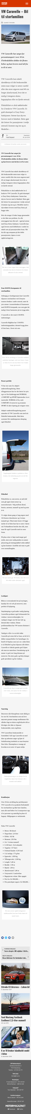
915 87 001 (21, 1101)
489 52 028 (20, 1084)
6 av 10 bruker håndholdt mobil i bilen (15, 1052)
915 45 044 (20, 1097)
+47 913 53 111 (18, 1070)
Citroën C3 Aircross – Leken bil (15, 987)
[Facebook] (2, 937)
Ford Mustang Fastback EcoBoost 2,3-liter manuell (13, 1019)
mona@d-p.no (15, 1076)
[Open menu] (26, 3)
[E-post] (13, 937)
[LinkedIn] (9, 937)
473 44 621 (21, 1082)
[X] (6, 937)
